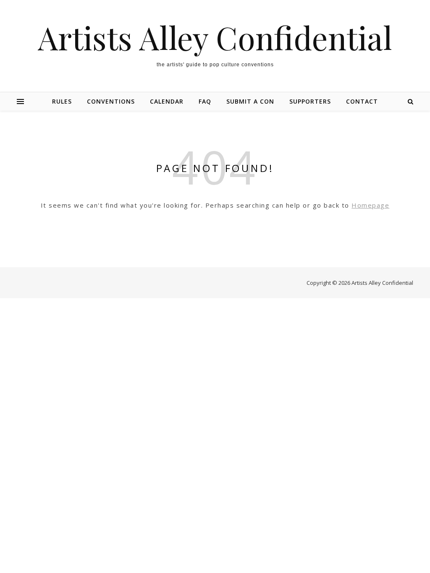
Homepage (370, 205)
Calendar (167, 101)
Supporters (310, 101)
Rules (62, 101)
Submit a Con (250, 101)
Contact (362, 101)
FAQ (205, 101)
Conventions (111, 101)
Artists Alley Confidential (215, 37)
